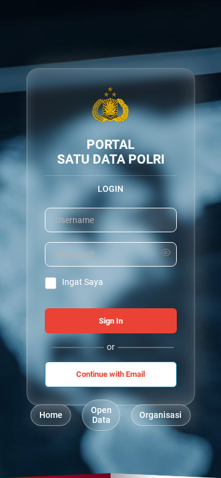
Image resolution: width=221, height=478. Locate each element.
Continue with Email (110, 374)
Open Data (101, 415)
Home (51, 415)
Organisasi (160, 415)
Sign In (111, 320)
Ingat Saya (82, 282)
